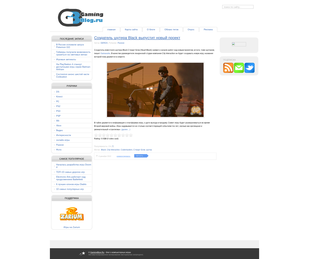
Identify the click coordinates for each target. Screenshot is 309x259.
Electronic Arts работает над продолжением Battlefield (70, 178)
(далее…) (125, 129)
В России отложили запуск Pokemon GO (70, 45)
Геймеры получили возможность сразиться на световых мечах (73, 53)
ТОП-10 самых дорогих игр (70, 172)
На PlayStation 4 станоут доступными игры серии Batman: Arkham (73, 67)
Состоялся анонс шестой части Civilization (72, 75)
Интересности (63, 135)
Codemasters (126, 150)
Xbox (58, 125)
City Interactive (113, 150)
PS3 (58, 111)
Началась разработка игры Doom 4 (73, 165)
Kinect (59, 96)
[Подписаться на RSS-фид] (228, 72)
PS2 (58, 106)
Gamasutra (105, 53)
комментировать (123, 156)
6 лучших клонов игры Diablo (71, 184)
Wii (57, 120)
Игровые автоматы (66, 59)
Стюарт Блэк (139, 150)
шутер (149, 150)
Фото (58, 149)
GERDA (104, 43)
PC (57, 101)
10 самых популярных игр (70, 189)
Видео (59, 130)
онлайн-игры (63, 140)
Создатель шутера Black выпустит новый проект (137, 38)
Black (103, 150)
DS (57, 91)
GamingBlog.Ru (97, 252)
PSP (58, 116)
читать (139, 156)
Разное (60, 144)
